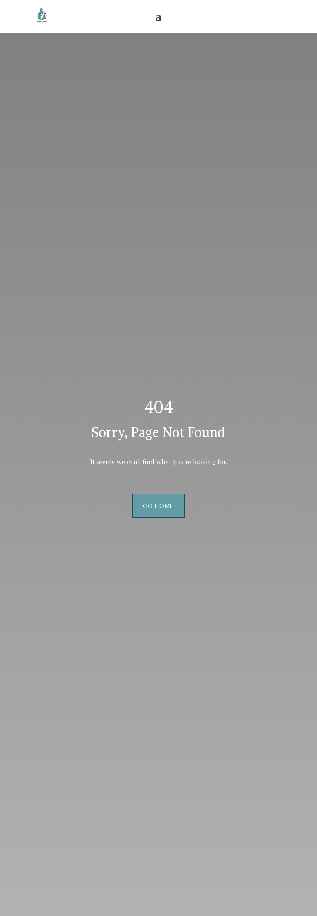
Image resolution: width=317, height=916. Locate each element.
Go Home (158, 505)
